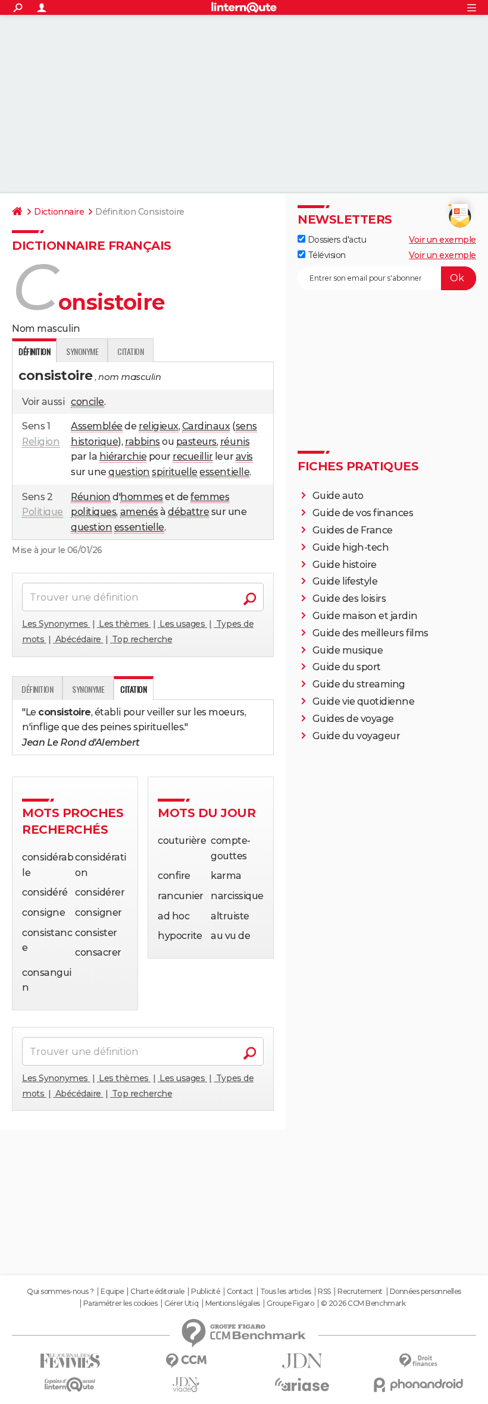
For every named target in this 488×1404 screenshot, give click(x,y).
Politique (42, 511)
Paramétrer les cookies (120, 1303)
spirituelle (175, 472)
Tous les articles (285, 1291)
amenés (139, 511)
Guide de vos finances (363, 513)
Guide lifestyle (345, 581)
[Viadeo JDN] (186, 1384)
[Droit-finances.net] (418, 1360)
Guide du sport (346, 667)
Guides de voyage (353, 718)
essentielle (224, 472)
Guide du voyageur (356, 736)
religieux (159, 426)
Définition (37, 689)
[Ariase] (302, 1384)
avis (244, 456)
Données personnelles (425, 1291)
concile (87, 401)
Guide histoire (344, 564)
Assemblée (97, 426)
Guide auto (338, 495)
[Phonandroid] (418, 1384)
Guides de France (352, 530)
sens (246, 426)
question (128, 472)
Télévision (325, 255)
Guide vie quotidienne (363, 701)
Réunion (91, 496)
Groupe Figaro (290, 1303)
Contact (240, 1291)
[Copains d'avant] (70, 1384)
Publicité (205, 1291)
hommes (141, 496)
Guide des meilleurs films (370, 633)
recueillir (192, 456)
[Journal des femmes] (70, 1360)
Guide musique (347, 650)
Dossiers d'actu (335, 239)
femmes (209, 496)
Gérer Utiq (181, 1303)
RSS (324, 1291)
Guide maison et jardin (364, 615)
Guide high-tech (350, 547)
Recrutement (360, 1291)
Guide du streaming (358, 684)
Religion (41, 441)
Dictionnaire (59, 211)
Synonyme (82, 351)
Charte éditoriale (157, 1291)
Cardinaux (206, 426)
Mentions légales (232, 1303)
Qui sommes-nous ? (60, 1291)
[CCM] (186, 1360)
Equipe (112, 1291)
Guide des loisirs (349, 598)
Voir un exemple (442, 239)
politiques (93, 511)
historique (94, 441)
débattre (188, 511)
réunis (234, 441)
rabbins (142, 441)
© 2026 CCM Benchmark (363, 1303)
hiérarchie (122, 456)
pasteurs (196, 441)
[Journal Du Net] (302, 1360)
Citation (130, 351)
